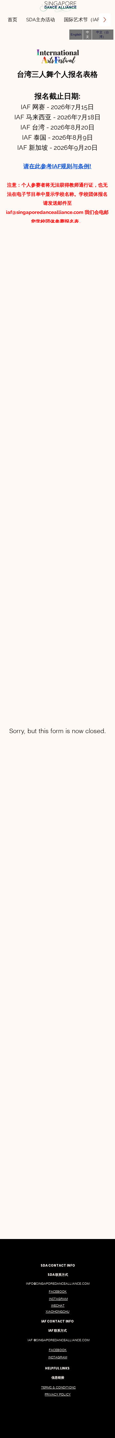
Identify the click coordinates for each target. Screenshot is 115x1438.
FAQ (93, 1257)
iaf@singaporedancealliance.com (44, 212)
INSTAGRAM (58, 1299)
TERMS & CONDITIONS (58, 1387)
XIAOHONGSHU (57, 1311)
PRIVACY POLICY (58, 1394)
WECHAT (58, 1305)
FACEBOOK (58, 1291)
